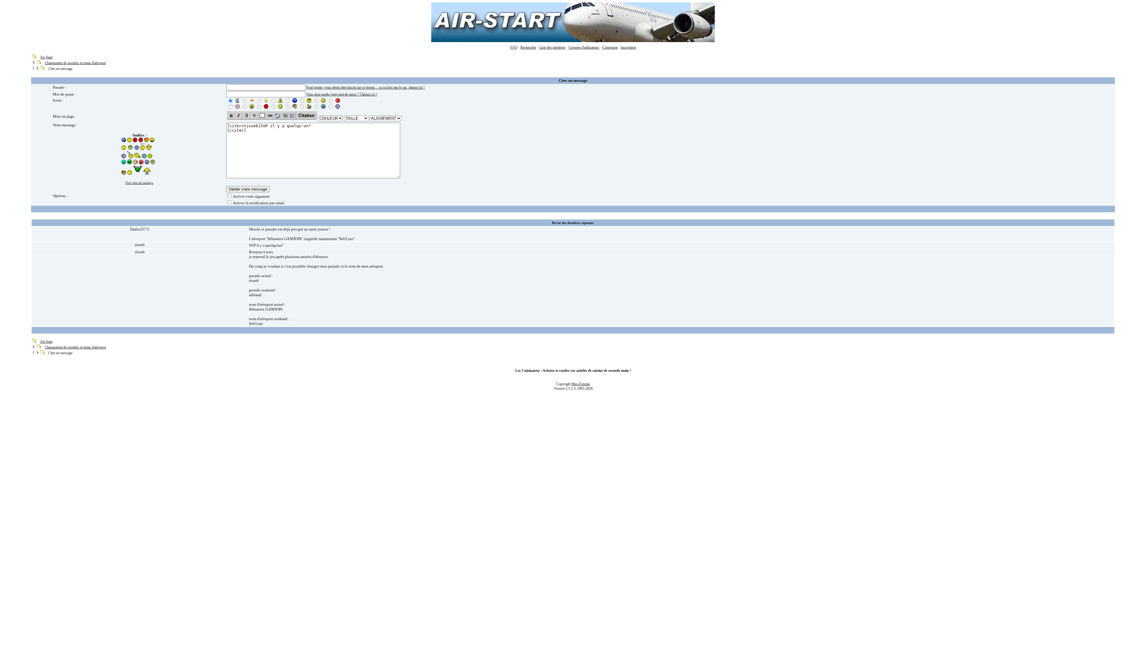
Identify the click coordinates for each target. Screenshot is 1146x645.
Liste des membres (552, 47)
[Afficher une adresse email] (277, 115)
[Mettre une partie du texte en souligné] (246, 115)
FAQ (513, 47)
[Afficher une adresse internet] (270, 115)
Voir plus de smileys (139, 183)
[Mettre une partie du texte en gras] (231, 115)
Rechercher (528, 47)
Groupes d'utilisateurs (584, 47)
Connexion (610, 47)
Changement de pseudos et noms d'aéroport (75, 63)
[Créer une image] (285, 115)
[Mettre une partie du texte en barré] (254, 115)
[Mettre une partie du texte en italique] (239, 115)
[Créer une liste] (292, 115)
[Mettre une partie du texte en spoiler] (262, 115)
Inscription (628, 47)
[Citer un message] (306, 115)
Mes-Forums (581, 384)
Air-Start (46, 57)
